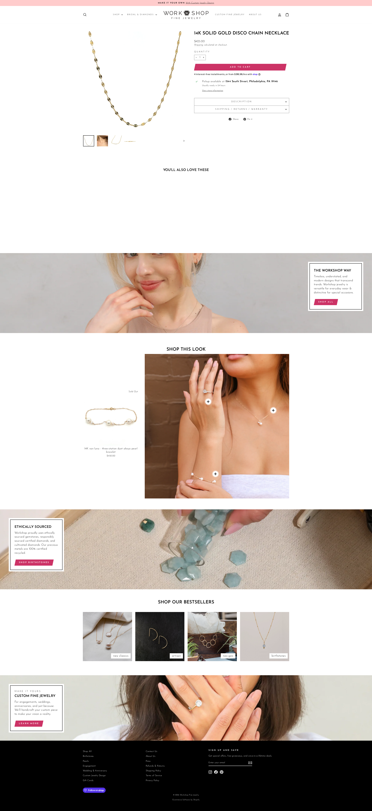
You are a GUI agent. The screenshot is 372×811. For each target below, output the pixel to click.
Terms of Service (154, 776)
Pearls (86, 761)
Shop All (326, 302)
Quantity (202, 52)
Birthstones (88, 756)
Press (148, 761)
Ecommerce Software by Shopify (186, 800)
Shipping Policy (153, 771)
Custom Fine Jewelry (230, 15)
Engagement (89, 766)
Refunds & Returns (155, 766)
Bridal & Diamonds (141, 15)
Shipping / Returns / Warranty (241, 109)
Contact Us (151, 751)
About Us (255, 15)
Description (241, 102)
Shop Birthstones (34, 562)
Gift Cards (88, 780)
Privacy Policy (152, 780)
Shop (117, 15)
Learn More (29, 723)
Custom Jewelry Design (94, 776)
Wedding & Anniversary (95, 771)
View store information (212, 91)
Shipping (198, 45)
